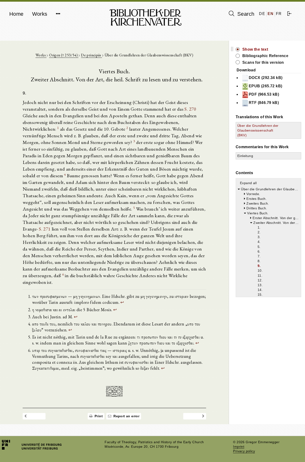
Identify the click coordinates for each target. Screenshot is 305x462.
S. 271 (45, 229)
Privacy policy (244, 451)
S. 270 (190, 109)
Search (245, 14)
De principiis (91, 55)
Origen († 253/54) (63, 55)
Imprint (238, 446)
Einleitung (245, 156)
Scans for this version (263, 62)
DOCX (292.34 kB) (265, 78)
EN (271, 14)
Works (39, 14)
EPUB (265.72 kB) (265, 86)
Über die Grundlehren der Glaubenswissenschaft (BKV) (258, 130)
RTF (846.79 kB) (264, 103)
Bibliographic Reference (265, 56)
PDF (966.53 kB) (264, 94)
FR (279, 14)
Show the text (255, 49)
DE (262, 14)
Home (16, 14)
